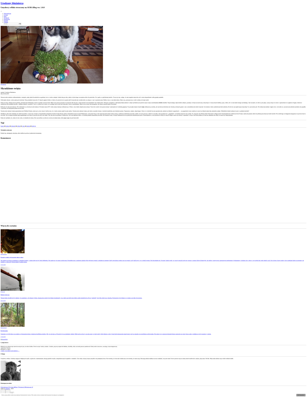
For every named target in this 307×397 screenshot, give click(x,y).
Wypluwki (6, 18)
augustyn (7, 388)
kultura (7, 126)
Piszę (5, 16)
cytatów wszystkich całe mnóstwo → (10, 350)
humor (2, 126)
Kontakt (6, 20)
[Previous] (3, 392)
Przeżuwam (7, 19)
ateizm (28, 126)
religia (18, 126)
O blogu (6, 22)
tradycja (34, 126)
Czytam (6, 15)
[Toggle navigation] (1, 11)
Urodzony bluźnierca (12, 3)
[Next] (7, 392)
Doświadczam (7, 13)
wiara (23, 126)
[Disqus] (153, 161)
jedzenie (13, 126)
